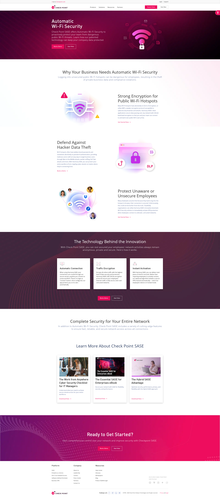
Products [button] (93, 7)
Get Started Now (123, 122)
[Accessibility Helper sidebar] (217, 12)
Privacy (161, 493)
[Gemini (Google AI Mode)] (162, 483)
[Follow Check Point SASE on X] (112, 493)
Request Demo (151, 7)
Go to (59, 2)
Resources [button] (111, 7)
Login (160, 1)
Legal (167, 493)
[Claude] (154, 483)
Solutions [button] (102, 7)
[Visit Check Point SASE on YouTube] (119, 493)
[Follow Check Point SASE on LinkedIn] (116, 493)
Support (166, 1)
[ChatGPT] (150, 483)
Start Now (163, 7)
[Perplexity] (158, 483)
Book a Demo (58, 46)
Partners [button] (120, 7)
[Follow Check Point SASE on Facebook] (109, 493)
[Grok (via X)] (167, 483)
